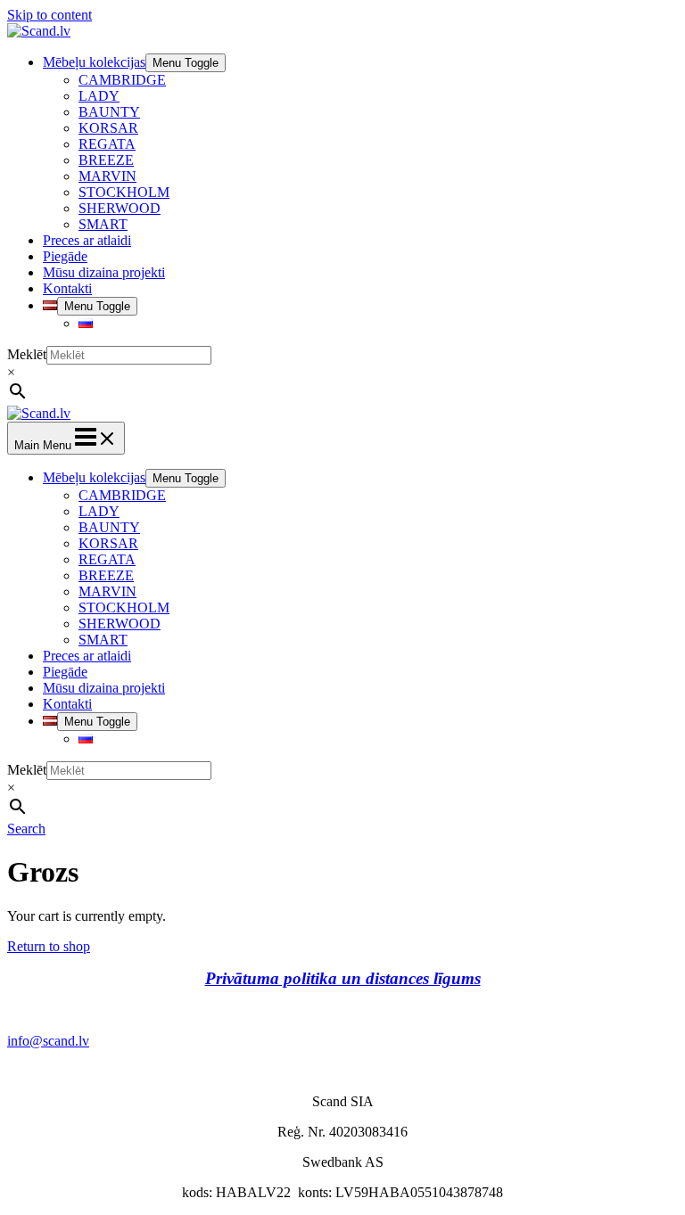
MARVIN (107, 176)
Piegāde (65, 256)
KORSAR (108, 127)
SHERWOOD (119, 208)
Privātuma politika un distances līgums (343, 978)
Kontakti (67, 288)
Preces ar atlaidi (87, 240)
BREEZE (106, 160)
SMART (103, 224)
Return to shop (48, 946)
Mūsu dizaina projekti (104, 272)
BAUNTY (109, 111)
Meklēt (26, 354)
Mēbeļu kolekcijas (94, 62)
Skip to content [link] (49, 14)
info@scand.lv (48, 1040)
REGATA (107, 144)
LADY (99, 95)
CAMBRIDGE (122, 79)
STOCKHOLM (123, 192)
